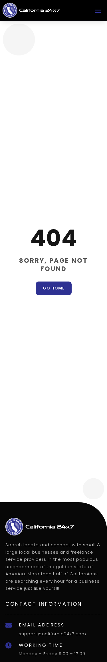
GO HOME (53, 288)
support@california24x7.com (52, 634)
